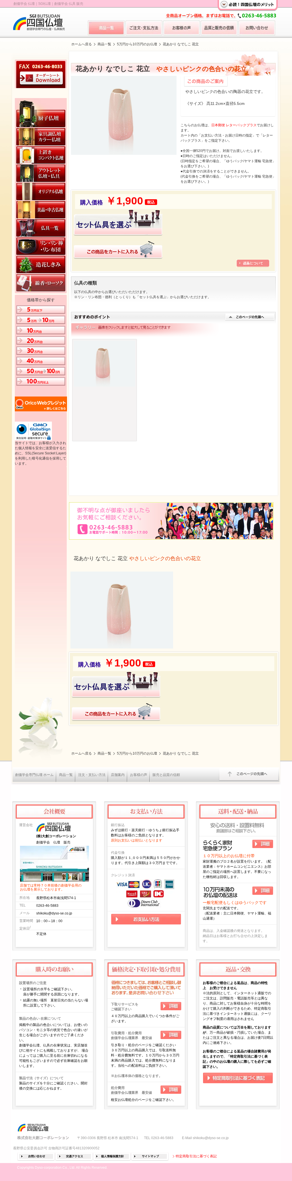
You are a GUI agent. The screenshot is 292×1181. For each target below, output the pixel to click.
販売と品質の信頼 (166, 775)
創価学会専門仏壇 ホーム (34, 775)
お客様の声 (138, 775)
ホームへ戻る (81, 44)
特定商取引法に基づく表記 (196, 1156)
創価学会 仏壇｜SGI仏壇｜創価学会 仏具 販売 (48, 4)
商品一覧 (104, 44)
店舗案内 (118, 775)
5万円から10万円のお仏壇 (137, 44)
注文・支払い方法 (92, 775)
